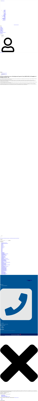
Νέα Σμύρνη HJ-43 (3, 266)
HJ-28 (1, 248)
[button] (19, 363)
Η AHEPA (4, 10)
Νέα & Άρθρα (2, 327)
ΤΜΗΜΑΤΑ (4, 15)
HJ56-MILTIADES (3, 254)
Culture (2, 244)
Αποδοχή (1, 397)
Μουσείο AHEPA (4, 16)
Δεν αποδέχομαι (3, 397)
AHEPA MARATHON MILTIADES (4, 243)
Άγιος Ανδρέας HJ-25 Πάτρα (3, 255)
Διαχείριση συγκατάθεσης (2, 400)
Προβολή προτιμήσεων (7, 397)
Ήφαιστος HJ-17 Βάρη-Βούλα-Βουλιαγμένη (5, 259)
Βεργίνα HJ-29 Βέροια (3, 257)
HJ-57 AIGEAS (2, 253)
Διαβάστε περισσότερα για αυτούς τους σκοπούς (5, 396)
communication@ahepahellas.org (4, 285)
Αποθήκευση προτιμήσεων (12, 397)
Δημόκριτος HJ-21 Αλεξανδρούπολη (4, 258)
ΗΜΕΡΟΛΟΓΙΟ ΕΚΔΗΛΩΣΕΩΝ (3, 18)
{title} (1, 398)
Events (2, 246)
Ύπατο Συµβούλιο (4, 11)
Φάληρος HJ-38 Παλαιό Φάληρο (4, 273)
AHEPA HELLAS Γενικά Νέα (4, 74)
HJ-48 (1, 250)
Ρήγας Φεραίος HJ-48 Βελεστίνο (4, 270)
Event (1, 245)
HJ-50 (1, 251)
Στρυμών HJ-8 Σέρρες (3, 272)
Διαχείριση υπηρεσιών (3, 395)
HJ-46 (1, 249)
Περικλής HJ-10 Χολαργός (3, 268)
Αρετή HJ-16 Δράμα (3, 256)
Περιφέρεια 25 (1, 28)
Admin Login (4, 19)
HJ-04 (1, 247)
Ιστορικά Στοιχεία (5, 13)
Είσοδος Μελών (4, 20)
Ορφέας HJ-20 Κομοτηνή (3, 267)
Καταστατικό (1, 29)
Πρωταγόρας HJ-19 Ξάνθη (3, 269)
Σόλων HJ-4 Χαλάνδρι (3, 271)
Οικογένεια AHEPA (4, 14)
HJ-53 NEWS (2, 252)
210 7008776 (2, 35)
